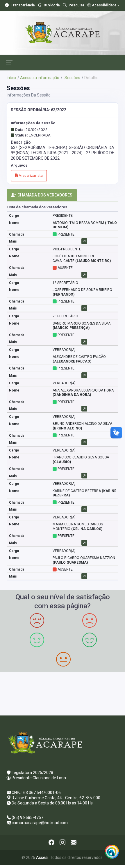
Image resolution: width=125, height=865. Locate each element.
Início (11, 77)
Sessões (72, 77)
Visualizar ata (30, 175)
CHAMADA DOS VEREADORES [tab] (44, 195)
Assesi (42, 857)
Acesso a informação (39, 77)
